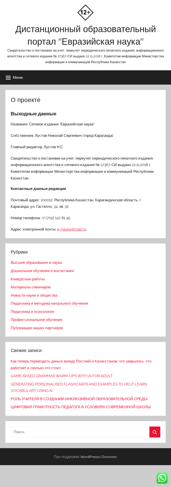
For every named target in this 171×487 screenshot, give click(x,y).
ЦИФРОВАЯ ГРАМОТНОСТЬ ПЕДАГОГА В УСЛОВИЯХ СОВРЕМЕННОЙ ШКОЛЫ (81, 407)
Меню (18, 77)
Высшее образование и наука (36, 262)
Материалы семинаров (31, 287)
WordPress (89, 456)
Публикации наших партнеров (37, 328)
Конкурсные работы (28, 279)
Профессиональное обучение (36, 319)
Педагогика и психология (32, 311)
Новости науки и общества (34, 295)
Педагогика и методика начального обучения (49, 303)
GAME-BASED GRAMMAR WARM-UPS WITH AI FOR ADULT (62, 376)
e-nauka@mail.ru (71, 229)
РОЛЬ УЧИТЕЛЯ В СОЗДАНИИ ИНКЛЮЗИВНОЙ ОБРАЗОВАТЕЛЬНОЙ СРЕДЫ (79, 399)
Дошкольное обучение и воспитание (42, 270)
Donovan (109, 456)
